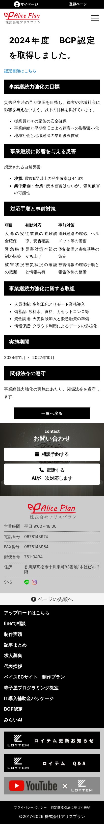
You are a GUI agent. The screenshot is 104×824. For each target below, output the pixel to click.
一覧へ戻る (52, 413)
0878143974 (36, 536)
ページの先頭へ (54, 599)
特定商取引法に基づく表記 (70, 807)
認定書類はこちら (20, 70)
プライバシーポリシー (30, 807)
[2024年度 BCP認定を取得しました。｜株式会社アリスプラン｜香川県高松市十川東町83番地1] (16, 18)
